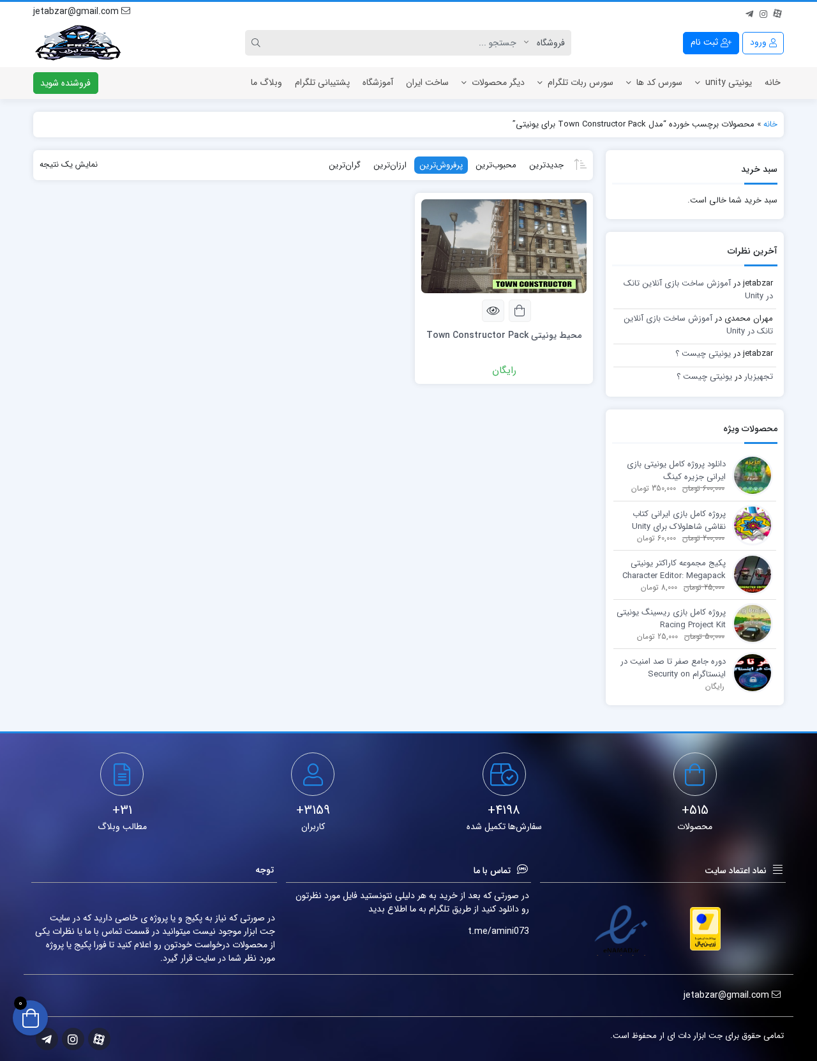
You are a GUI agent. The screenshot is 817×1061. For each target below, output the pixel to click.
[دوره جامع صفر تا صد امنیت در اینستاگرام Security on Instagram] (749, 672)
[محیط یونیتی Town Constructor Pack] (504, 245)
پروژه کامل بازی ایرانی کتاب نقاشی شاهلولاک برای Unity (679, 520)
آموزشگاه (378, 82)
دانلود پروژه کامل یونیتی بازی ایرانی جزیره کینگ (676, 470)
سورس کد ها (659, 82)
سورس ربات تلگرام (580, 82)
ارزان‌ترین (390, 165)
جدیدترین (546, 165)
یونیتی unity (728, 82)
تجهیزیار (758, 376)
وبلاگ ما (266, 82)
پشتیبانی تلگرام (322, 82)
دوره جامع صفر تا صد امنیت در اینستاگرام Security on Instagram (673, 668)
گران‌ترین (345, 165)
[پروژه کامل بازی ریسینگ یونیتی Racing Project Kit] (749, 623)
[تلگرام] (749, 12)
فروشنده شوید (65, 83)
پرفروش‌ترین (441, 165)
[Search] (258, 43)
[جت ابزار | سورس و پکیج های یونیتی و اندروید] (78, 43)
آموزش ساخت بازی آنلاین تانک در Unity (698, 290)
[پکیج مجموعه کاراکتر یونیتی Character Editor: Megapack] (749, 574)
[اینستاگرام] (763, 12)
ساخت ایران (427, 82)
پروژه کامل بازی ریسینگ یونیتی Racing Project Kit (671, 618)
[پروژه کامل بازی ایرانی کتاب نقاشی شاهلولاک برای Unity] (749, 524)
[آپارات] (777, 12)
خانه (773, 82)
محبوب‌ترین (496, 165)
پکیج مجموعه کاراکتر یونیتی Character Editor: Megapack (674, 569)
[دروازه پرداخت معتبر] (705, 928)
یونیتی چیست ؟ (703, 353)
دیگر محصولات (498, 82)
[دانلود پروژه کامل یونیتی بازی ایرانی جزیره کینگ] (749, 475)
